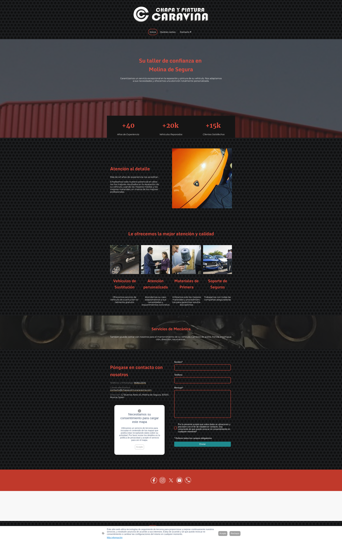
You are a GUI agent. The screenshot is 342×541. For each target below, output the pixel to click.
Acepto (139, 447)
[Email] (179, 480)
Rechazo (235, 533)
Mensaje (178, 388)
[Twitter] (171, 480)
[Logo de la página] (171, 14)
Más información (115, 537)
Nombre (178, 362)
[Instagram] (162, 480)
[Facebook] (154, 480)
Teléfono (178, 375)
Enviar (202, 444)
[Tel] (188, 480)
